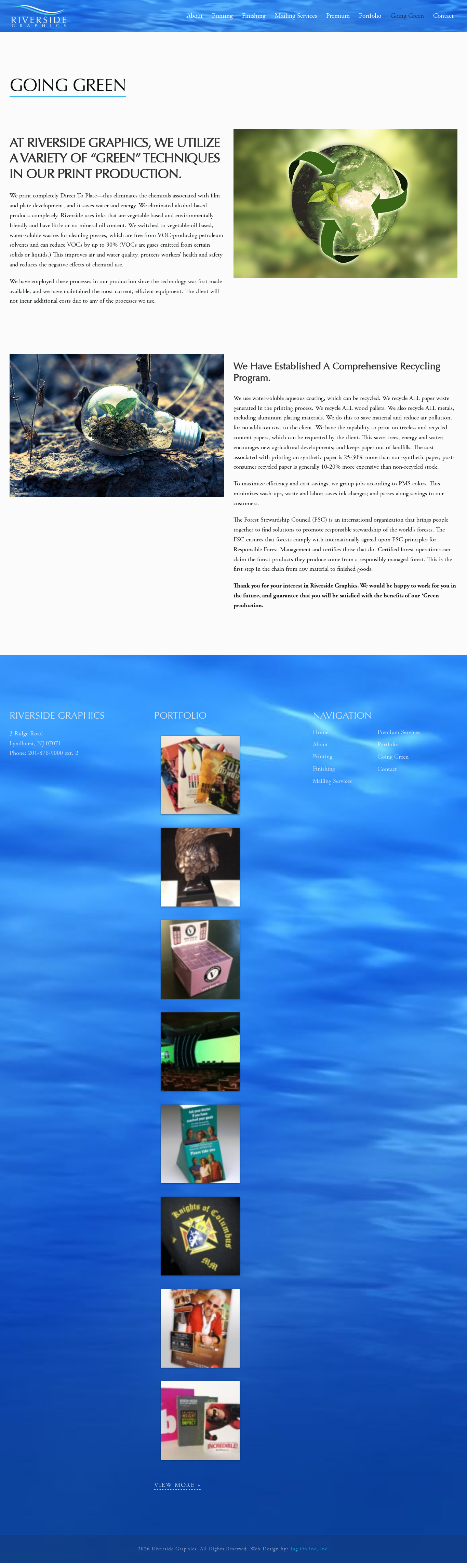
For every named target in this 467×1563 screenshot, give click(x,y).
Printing (322, 756)
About (320, 744)
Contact (387, 769)
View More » (177, 1485)
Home (320, 732)
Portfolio (388, 744)
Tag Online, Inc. (310, 1549)
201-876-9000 (45, 753)
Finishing (324, 769)
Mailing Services (332, 781)
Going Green (393, 757)
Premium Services (398, 732)
